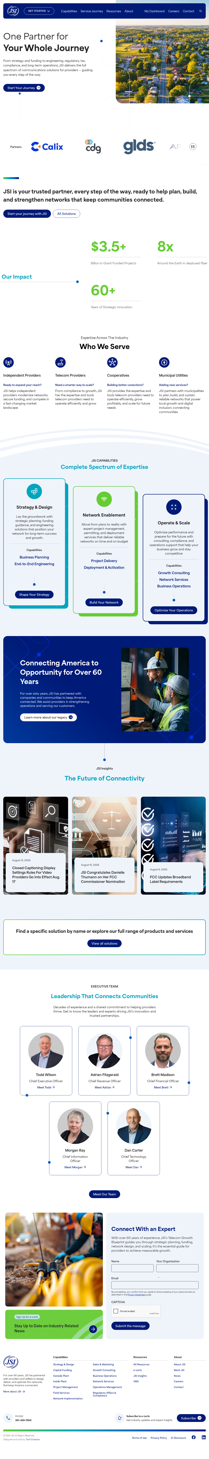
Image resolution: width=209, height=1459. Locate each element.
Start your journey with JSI (27, 213)
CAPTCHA (118, 1302)
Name (115, 1261)
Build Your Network (104, 602)
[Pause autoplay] (193, 146)
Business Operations (174, 586)
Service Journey (92, 11)
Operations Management (107, 1387)
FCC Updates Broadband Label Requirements (170, 879)
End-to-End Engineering (34, 563)
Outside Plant (61, 1375)
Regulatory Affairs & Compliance (104, 1394)
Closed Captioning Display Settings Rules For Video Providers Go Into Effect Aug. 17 (36, 874)
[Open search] (200, 11)
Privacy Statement (137, 1294)
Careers (173, 11)
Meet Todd (44, 1087)
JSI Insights (140, 1375)
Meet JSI (179, 1370)
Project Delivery (104, 560)
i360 (136, 1381)
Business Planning (34, 557)
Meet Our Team (104, 1194)
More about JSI (12, 1391)
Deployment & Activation (104, 567)
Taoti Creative (33, 1439)
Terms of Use (139, 1438)
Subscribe (188, 1418)
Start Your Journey (21, 87)
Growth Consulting (174, 572)
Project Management (65, 1387)
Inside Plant (60, 1381)
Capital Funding (62, 1370)
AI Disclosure (178, 1438)
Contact (188, 11)
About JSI (179, 1364)
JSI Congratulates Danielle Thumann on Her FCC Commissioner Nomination (103, 877)
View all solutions (104, 943)
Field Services (61, 1392)
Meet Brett (161, 1087)
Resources (113, 11)
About (129, 11)
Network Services (173, 579)
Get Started (37, 11)
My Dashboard (155, 11)
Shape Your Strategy (34, 594)
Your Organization (168, 1261)
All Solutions (66, 213)
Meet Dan (132, 1167)
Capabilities (69, 11)
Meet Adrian (103, 1087)
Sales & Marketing (103, 1364)
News (177, 1375)
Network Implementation (68, 1398)
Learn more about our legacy (45, 717)
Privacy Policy (159, 1438)
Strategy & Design (63, 1364)
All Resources (141, 1364)
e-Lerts (137, 1370)
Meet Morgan (73, 1167)
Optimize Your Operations (174, 610)
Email (141, 1278)
